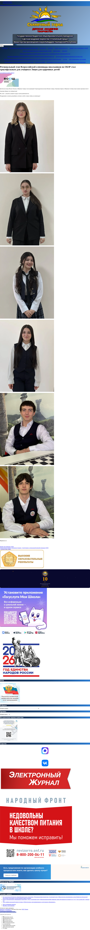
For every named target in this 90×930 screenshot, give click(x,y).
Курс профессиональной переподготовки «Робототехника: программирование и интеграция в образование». (29, 902)
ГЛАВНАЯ (5, 48)
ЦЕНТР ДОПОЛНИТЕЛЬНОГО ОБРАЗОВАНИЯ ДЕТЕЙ (37, 51)
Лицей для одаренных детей (7, 546)
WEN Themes (25, 909)
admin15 (12, 72)
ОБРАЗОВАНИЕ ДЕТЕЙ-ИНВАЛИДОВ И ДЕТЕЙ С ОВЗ (18, 62)
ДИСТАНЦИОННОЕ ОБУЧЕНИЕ (77, 59)
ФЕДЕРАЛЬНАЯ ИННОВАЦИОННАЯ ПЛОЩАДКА (69, 56)
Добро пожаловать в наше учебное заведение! (11, 5)
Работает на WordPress (5, 909)
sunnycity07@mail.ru (7, 3)
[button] (8, 912)
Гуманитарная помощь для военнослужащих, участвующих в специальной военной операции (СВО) (24, 547)
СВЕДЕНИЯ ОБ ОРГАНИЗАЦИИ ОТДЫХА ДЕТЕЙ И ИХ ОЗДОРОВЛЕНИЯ (66, 62)
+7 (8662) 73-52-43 (7, 1)
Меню (2, 46)
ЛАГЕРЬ (65, 59)
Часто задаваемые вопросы (9, 904)
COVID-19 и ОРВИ (40, 62)
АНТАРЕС (64, 51)
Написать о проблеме (11, 875)
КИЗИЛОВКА (56, 51)
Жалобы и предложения (8, 905)
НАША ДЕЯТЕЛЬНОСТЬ (61, 48)
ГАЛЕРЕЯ (50, 48)
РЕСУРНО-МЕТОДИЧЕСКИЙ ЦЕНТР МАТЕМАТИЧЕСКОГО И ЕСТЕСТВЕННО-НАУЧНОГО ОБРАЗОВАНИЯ (32, 59)
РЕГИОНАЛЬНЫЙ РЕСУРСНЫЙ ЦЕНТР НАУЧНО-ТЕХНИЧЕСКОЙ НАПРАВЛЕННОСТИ (30, 56)
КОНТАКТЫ (43, 48)
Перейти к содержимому (6, 910)
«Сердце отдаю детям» (5, 549)
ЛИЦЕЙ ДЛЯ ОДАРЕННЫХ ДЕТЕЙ (78, 48)
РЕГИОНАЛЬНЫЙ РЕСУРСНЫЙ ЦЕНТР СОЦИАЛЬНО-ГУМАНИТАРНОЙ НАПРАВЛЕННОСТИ (45, 54)
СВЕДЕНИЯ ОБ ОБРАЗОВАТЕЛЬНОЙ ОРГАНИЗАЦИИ (23, 48)
